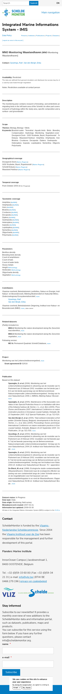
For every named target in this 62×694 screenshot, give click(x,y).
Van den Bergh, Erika (32, 63)
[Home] (13, 13)
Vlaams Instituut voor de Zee (23, 534)
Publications (40, 35)
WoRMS (14, 202)
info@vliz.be (26, 577)
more (38, 296)
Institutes (31, 35)
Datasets (56, 35)
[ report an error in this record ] (12, 40)
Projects (48, 35)
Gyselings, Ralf (16, 63)
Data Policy (7, 35)
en (58, 3)
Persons (24, 35)
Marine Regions (22, 162)
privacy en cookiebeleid (33, 581)
